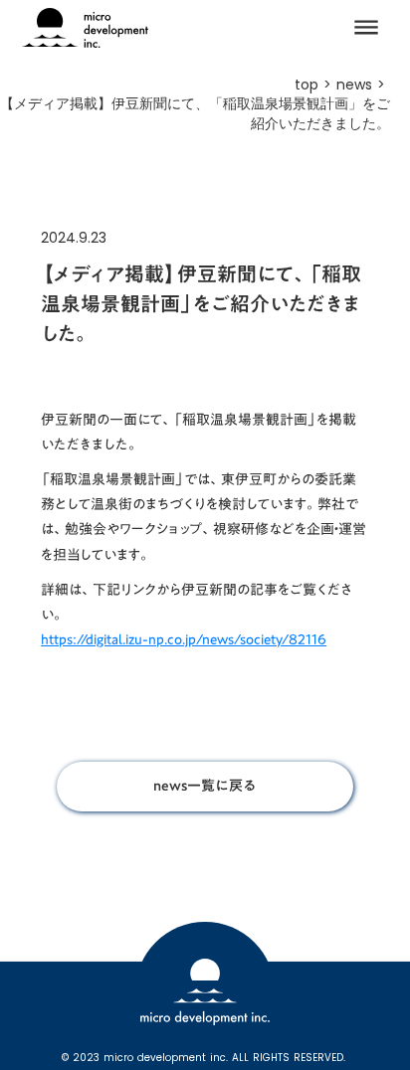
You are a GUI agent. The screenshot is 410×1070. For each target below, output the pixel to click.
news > (363, 85)
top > (315, 85)
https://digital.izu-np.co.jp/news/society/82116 (183, 639)
